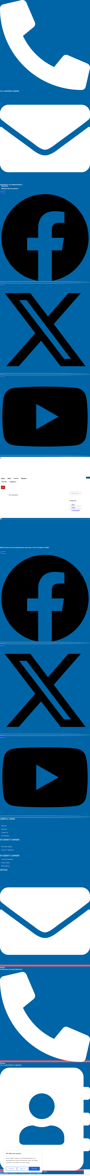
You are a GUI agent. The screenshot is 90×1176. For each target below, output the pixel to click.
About (9, 478)
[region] (23, 1161)
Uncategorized (76, 510)
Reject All (22, 1168)
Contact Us (13, 481)
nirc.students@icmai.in (15, 184)
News (73, 504)
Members (24, 478)
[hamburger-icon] (88, 478)
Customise (11, 1168)
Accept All (34, 1168)
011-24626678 (15, 91)
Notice (73, 507)
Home (3, 478)
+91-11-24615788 (5, 91)
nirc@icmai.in (4, 184)
